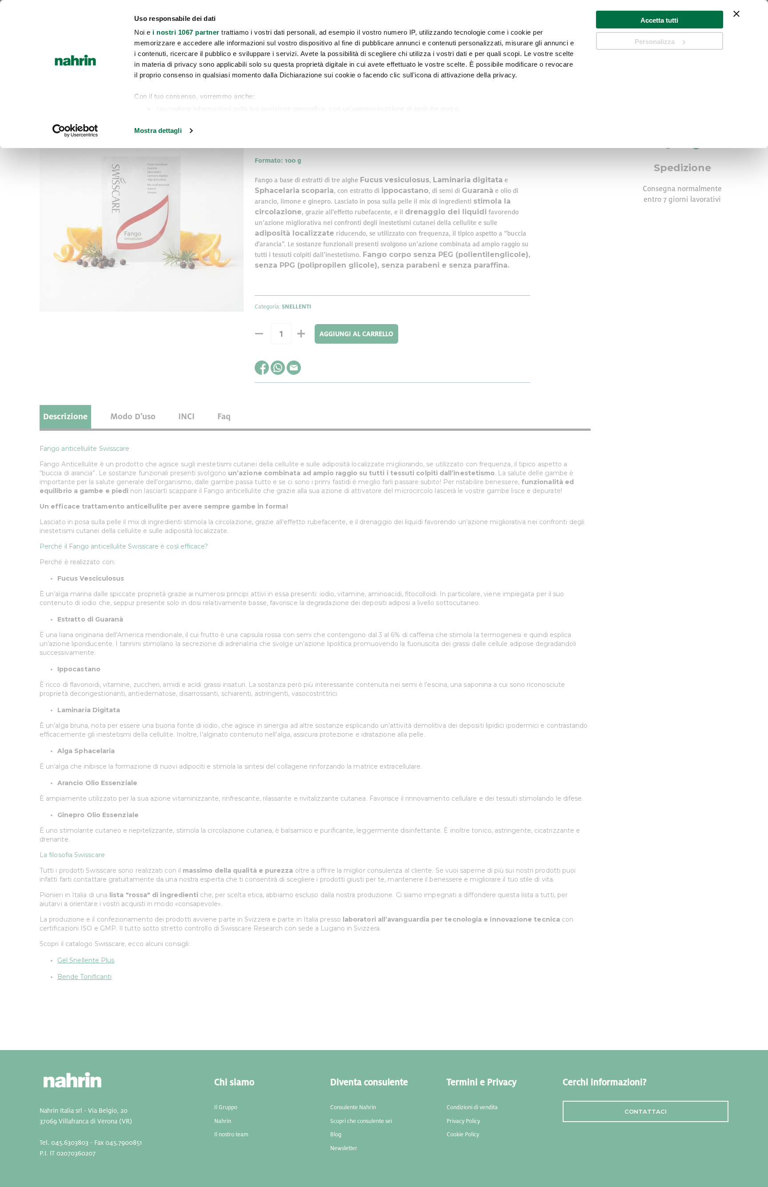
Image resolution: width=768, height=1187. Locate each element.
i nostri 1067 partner (186, 32)
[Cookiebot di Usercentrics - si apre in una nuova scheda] (75, 130)
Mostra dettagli (158, 130)
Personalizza (655, 41)
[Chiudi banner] (736, 19)
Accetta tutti (659, 20)
